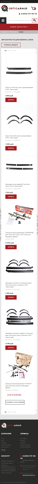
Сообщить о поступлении (15, 402)
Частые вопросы (25, 447)
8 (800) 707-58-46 (29, 14)
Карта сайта (5, 447)
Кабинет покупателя (7, 461)
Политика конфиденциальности (8, 466)
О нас (3, 438)
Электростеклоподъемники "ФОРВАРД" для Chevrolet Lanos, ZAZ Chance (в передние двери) (19, 234)
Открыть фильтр (11, 45)
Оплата (22, 440)
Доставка (23, 438)
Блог (2, 440)
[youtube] (4, 450)
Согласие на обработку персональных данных (8, 469)
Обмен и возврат (6, 473)
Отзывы (3, 443)
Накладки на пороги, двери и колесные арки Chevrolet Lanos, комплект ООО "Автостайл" (19, 335)
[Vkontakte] (2, 450)
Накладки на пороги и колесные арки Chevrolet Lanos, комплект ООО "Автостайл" (18, 285)
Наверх (6, 481)
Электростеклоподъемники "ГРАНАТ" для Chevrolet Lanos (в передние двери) (18, 385)
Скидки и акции (25, 445)
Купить (11, 100)
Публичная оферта (7, 463)
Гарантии (23, 443)
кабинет (7, 1)
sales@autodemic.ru (29, 475)
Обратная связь (6, 445)
